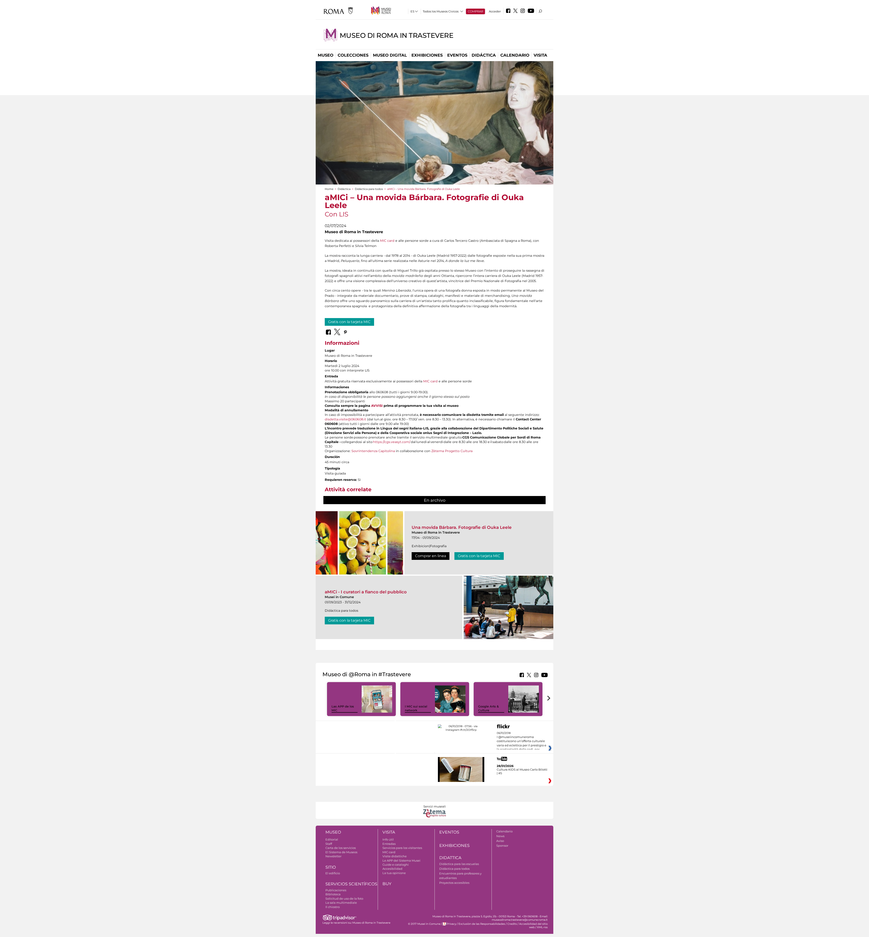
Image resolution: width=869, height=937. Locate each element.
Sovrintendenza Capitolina (373, 451)
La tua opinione (394, 873)
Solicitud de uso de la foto (344, 898)
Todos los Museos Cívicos (440, 11)
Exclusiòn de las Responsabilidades (481, 923)
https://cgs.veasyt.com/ (391, 442)
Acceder (495, 11)
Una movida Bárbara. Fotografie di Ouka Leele (462, 527)
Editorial (331, 839)
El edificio (332, 873)
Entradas (389, 844)
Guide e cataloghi (395, 864)
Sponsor (502, 845)
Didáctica (484, 55)
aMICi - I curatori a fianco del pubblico (366, 591)
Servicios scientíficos (351, 884)
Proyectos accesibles (454, 882)
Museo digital (390, 55)
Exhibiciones (427, 55)
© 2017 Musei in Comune (424, 923)
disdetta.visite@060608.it (345, 419)
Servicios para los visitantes (402, 848)
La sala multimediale (341, 902)
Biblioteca (333, 894)
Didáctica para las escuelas (459, 864)
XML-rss (542, 927)
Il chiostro (332, 907)
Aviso (500, 841)
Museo (325, 55)
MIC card (387, 241)
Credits (512, 923)
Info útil (388, 839)
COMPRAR (475, 11)
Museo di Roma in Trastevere (397, 35)
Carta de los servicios (340, 848)
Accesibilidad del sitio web (533, 925)
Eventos (457, 55)
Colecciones (353, 55)
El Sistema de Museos (341, 852)
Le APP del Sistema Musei (401, 860)
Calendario (514, 55)
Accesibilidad (392, 868)
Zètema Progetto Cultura (452, 451)
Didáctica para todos (369, 189)
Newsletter (333, 856)
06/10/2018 (521, 741)
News (500, 836)
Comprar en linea (430, 556)
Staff (328, 844)
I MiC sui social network (416, 708)
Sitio (330, 867)
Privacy (451, 923)
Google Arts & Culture (488, 708)
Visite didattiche (394, 856)
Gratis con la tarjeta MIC (349, 322)
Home (329, 189)
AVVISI (377, 406)
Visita (540, 55)
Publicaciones (335, 890)
